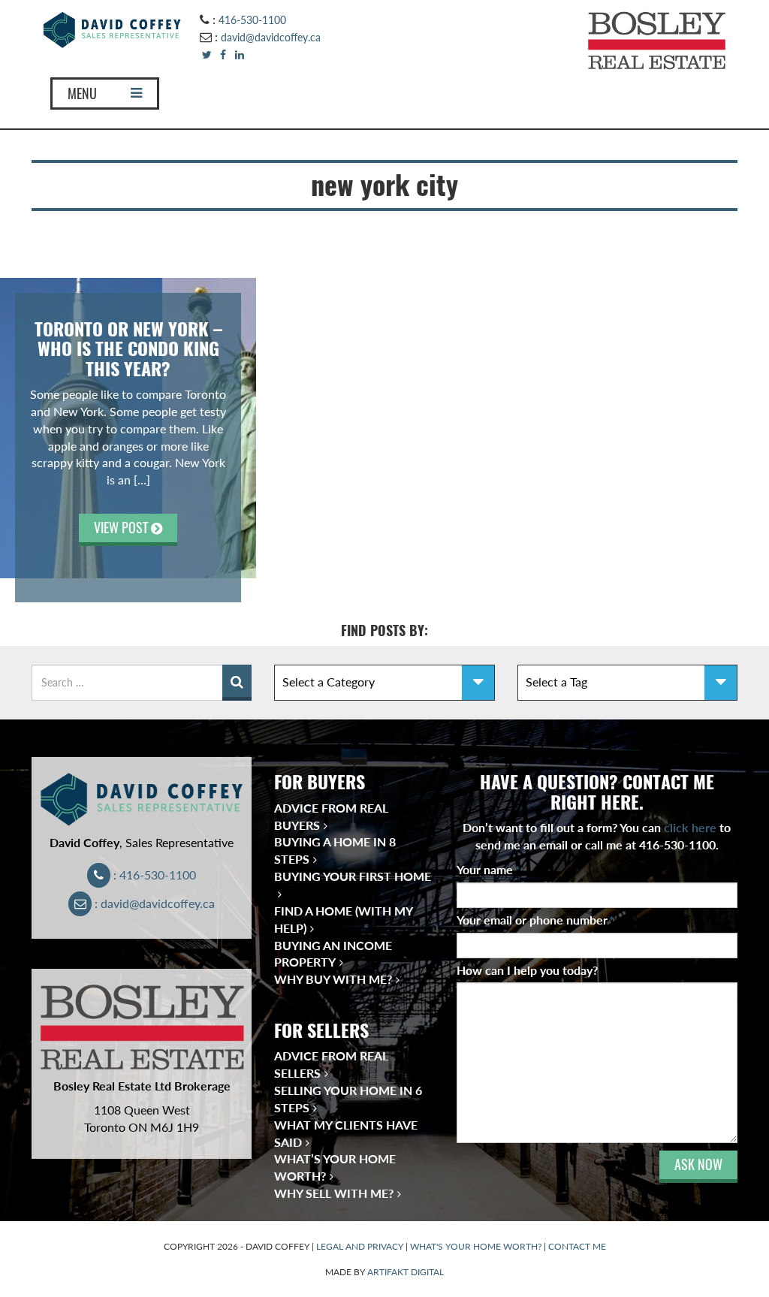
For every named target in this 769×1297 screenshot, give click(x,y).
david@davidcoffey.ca (271, 37)
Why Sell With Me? (334, 1193)
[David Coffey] (112, 28)
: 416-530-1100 (153, 874)
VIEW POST (122, 527)
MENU (82, 93)
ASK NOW (698, 1164)
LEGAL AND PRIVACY (359, 1246)
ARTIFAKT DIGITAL (405, 1271)
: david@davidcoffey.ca (153, 903)
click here (690, 827)
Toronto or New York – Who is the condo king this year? (128, 349)
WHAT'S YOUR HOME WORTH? (475, 1246)
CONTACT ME (577, 1246)
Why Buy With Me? (333, 979)
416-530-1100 (252, 20)
